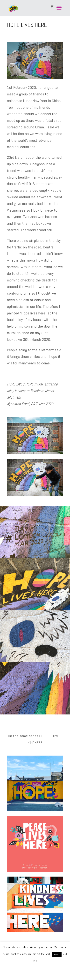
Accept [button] (57, 954)
